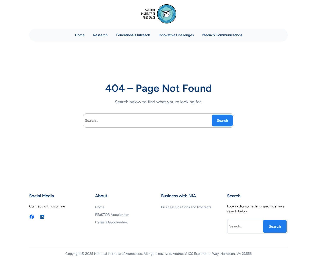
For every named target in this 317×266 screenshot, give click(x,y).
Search (222, 120)
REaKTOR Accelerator (112, 215)
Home (80, 35)
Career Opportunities (111, 222)
